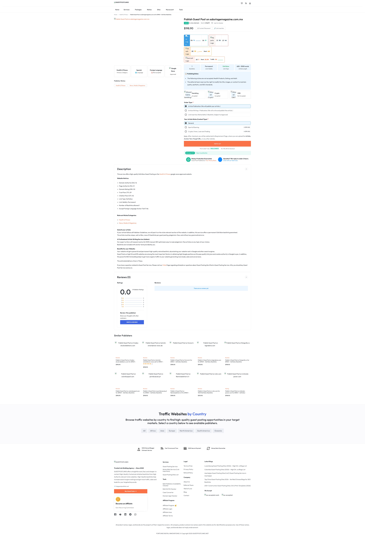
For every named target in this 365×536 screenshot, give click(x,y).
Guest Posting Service (170, 466)
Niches (149, 10)
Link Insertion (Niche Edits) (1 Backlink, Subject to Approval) (208, 115)
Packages (138, 10)
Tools (181, 10)
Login (186, 23)
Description (124, 169)
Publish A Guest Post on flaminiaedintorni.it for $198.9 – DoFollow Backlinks (180, 392)
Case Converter (168, 492)
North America (186, 431)
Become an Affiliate (124, 503)
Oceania (218, 431)
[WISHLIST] (242, 3)
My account (170, 10)
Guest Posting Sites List (171, 475)
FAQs (164, 265)
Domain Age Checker (170, 496)
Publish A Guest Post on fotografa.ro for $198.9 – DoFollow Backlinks (237, 361)
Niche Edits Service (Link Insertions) (171, 470)
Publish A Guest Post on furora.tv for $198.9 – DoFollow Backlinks (181, 361)
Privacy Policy (188, 469)
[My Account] (250, 3)
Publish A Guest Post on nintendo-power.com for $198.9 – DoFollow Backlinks (235, 392)
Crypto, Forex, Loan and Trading (219, 131)
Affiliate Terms (168, 516)
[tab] (144, 430)
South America (203, 431)
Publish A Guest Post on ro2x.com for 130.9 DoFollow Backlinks (209, 392)
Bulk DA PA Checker (169, 489)
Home (117, 10)
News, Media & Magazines (137, 85)
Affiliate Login (167, 509)
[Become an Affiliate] (118, 499)
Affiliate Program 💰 (170, 505)
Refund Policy (188, 473)
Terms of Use (188, 466)
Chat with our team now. (230, 160)
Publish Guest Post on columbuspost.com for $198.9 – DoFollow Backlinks (128, 392)
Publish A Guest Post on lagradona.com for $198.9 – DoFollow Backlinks (209, 361)
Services (126, 10)
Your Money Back (211, 160)
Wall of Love (188, 489)
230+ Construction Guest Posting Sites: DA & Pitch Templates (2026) (227, 486)
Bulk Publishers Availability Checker (172, 485)
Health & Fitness (123, 14)
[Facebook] (115, 514)
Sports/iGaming (219, 127)
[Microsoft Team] (120, 514)
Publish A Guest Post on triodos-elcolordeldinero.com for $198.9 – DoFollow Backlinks (126, 361)
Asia (162, 431)
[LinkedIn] (125, 514)
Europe (172, 431)
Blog (185, 492)
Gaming (227, 388)
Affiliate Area (167, 512)
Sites (158, 10)
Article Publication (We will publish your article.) (204, 106)
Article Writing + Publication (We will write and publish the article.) (210, 110)
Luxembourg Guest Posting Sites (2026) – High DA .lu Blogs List (225, 466)
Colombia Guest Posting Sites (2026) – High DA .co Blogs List (224, 469)
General (191, 123)
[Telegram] (130, 514)
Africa (153, 431)
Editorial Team (189, 485)
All (144, 431)
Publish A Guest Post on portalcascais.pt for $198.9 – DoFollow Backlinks (155, 392)
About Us (187, 482)
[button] (198, 40)
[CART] (246, 3)
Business (118, 357)
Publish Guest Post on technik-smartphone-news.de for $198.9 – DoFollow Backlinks (153, 361)
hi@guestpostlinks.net (122, 486)
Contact (186, 495)
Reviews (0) (124, 277)
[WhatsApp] (135, 514)
